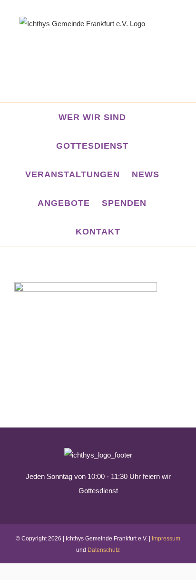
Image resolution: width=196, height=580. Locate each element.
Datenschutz (104, 550)
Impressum (166, 538)
